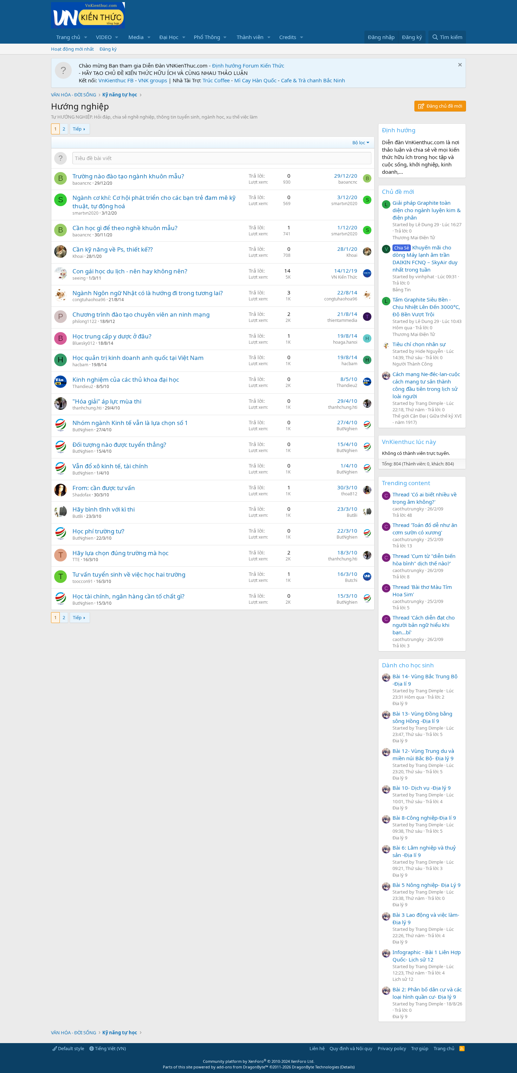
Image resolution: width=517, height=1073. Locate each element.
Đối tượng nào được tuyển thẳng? (119, 444)
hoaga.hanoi (345, 342)
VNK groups (152, 80)
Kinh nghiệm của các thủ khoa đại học (125, 379)
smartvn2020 (85, 213)
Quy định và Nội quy (351, 1048)
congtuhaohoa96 (89, 300)
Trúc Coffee (216, 80)
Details (347, 1066)
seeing (78, 278)
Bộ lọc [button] (358, 142)
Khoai (77, 256)
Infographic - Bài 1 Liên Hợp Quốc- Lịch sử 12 (426, 955)
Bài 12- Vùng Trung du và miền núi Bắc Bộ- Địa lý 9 (423, 754)
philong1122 (84, 321)
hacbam (80, 365)
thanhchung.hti (87, 408)
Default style (70, 1048)
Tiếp (77, 129)
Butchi (351, 580)
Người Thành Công (412, 364)
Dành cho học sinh (408, 665)
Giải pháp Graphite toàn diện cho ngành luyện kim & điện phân (426, 210)
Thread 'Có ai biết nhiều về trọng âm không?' (424, 498)
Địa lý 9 (399, 703)
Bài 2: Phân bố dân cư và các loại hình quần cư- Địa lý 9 (427, 993)
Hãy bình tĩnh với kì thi (103, 509)
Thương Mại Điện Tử (413, 237)
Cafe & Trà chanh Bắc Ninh (313, 80)
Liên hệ (317, 1048)
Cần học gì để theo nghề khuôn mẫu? (124, 228)
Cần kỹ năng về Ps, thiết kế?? (112, 249)
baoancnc (81, 183)
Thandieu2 (82, 386)
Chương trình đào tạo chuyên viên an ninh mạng (141, 314)
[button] (86, 37)
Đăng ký (108, 49)
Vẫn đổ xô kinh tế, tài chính (110, 466)
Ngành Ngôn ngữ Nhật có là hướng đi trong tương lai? (147, 293)
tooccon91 (82, 581)
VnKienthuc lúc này (409, 442)
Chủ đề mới (398, 192)
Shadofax (81, 495)
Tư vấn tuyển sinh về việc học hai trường (128, 574)
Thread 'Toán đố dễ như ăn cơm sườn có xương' (424, 528)
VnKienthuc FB (116, 80)
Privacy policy (392, 1048)
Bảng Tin (401, 289)
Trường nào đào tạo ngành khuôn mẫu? (128, 176)
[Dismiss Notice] (459, 65)
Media (135, 36)
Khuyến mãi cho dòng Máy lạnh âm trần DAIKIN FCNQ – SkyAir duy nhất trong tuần (425, 258)
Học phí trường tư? (98, 531)
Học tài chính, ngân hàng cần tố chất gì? (128, 596)
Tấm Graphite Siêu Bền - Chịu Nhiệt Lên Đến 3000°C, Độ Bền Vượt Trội (426, 307)
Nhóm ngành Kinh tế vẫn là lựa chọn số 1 (130, 423)
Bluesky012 (83, 343)
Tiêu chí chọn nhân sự (419, 344)
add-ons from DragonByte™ (242, 1066)
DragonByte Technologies (315, 1066)
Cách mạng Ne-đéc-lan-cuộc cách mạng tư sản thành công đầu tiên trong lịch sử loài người (426, 385)
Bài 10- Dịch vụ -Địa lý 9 (421, 787)
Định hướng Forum (235, 65)
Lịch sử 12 (402, 979)
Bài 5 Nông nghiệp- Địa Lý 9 (426, 884)
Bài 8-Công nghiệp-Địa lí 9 (424, 817)
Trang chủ (68, 36)
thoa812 (349, 494)
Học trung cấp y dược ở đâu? (111, 336)
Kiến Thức (272, 65)
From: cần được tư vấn (103, 488)
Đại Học (168, 36)
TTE (76, 560)
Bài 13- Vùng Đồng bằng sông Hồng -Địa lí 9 (422, 717)
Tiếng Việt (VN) (110, 1048)
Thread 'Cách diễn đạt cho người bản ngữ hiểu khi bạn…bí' (423, 625)
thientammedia (342, 320)
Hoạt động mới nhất (72, 49)
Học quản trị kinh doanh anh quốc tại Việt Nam (138, 358)
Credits (287, 36)
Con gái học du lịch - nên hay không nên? (129, 271)
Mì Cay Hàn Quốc (255, 80)
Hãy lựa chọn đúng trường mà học (120, 553)
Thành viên (250, 36)
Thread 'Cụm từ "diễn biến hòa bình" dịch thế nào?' (423, 559)
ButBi (77, 516)
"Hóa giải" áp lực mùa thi (106, 401)
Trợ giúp (419, 1048)
